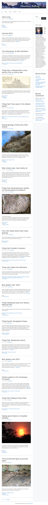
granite (20, 116)
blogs (4, 25)
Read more (18, 41)
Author (6, 11)
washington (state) (11, 159)
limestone (18, 276)
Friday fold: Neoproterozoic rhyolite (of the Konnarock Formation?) (15, 189)
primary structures (13, 277)
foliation (11, 116)
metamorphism (24, 116)
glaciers (4, 159)
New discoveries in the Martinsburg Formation (40, 100)
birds (4, 179)
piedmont (15, 408)
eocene (8, 276)
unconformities (8, 492)
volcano (21, 277)
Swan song (6, 17)
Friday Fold (14, 116)
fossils (13, 276)
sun (4, 450)
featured (4, 26)
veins (15, 390)
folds (8, 116)
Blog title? (14, 11)
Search (36, 16)
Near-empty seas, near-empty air (14, 168)
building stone (5, 116)
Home (2, 11)
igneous (15, 276)
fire (3, 450)
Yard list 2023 (7, 33)
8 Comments (5, 27)
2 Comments (5, 118)
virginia (18, 408)
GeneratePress (30, 503)
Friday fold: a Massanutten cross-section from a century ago (15, 71)
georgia (17, 116)
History (10, 11)
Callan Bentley (38, 103)
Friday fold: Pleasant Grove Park (14, 398)
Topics (19, 11)
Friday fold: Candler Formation (13, 248)
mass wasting (22, 276)
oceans (7, 159)
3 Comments (5, 97)
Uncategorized (5, 95)
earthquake (5, 276)
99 (6, 499)
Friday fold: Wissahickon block (13, 340)
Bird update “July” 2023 (11, 285)
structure (9, 390)
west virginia (18, 390)
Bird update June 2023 (11, 359)
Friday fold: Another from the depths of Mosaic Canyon (40, 105)
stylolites (12, 390)
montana (8, 277)
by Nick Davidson (15, 51)
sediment (17, 277)
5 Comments (5, 181)
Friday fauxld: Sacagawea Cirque (14, 321)
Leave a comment (6, 224)
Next (8, 499)
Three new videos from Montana (14, 267)
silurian (6, 390)
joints (4, 390)
